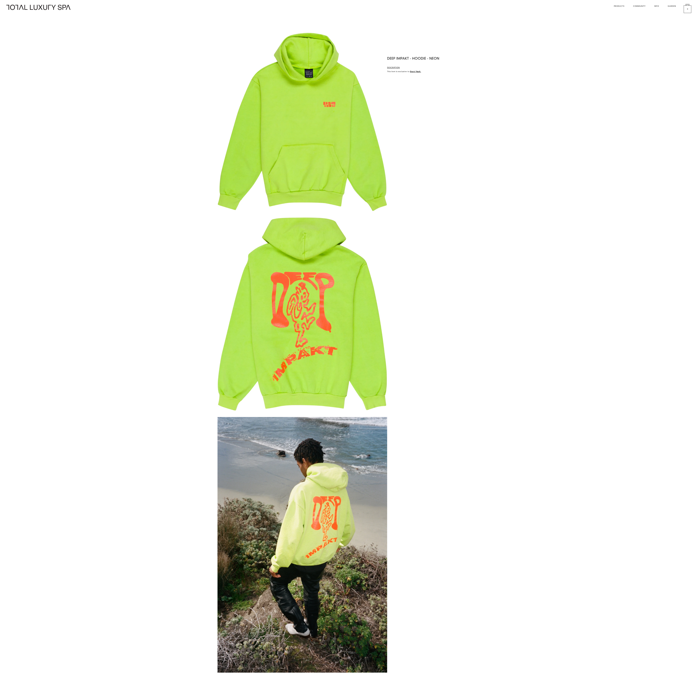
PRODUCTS (619, 6)
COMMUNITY (639, 6)
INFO (656, 6)
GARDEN (672, 6)
